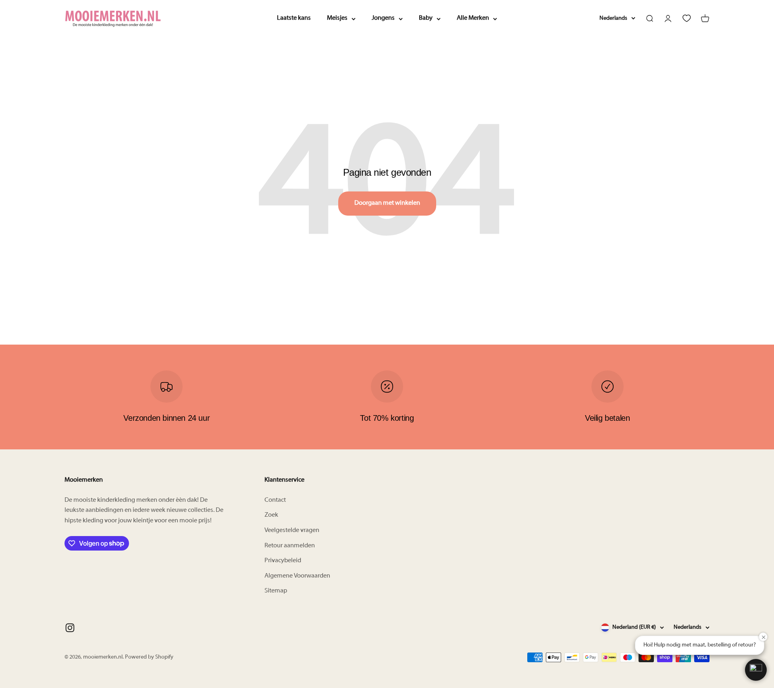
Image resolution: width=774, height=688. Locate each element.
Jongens (383, 18)
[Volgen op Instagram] (69, 627)
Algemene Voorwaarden (297, 576)
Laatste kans (294, 18)
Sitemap (275, 591)
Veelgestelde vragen (291, 530)
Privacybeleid (282, 560)
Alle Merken (473, 18)
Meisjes (337, 18)
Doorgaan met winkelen (387, 203)
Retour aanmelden (289, 546)
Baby (426, 18)
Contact (275, 500)
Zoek (271, 515)
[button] (756, 670)
